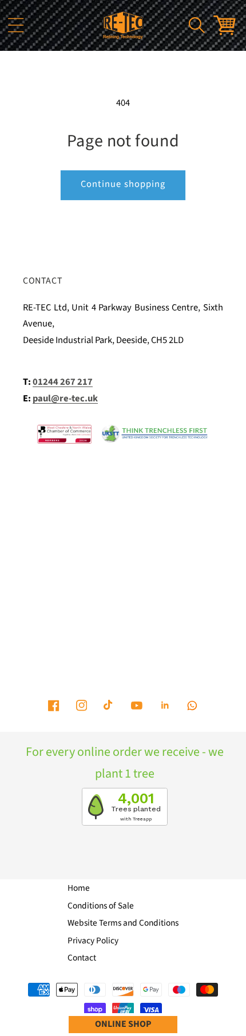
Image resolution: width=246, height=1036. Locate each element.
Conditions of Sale (101, 905)
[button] (15, 25)
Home (79, 888)
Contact (82, 957)
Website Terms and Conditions (123, 923)
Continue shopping (123, 184)
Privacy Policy (93, 940)
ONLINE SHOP (123, 1024)
